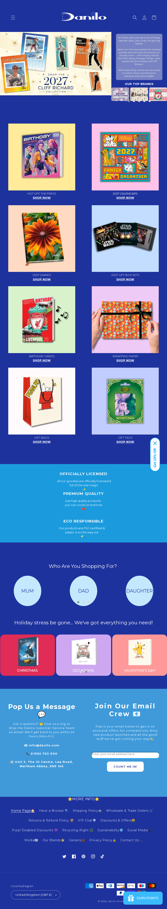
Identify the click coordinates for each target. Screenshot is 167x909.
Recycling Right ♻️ (77, 830)
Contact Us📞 (131, 840)
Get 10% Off (155, 458)
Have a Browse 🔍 (54, 811)
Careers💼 (77, 840)
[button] (13, 17)
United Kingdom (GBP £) (33, 894)
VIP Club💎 (87, 820)
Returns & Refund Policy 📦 (51, 820)
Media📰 (31, 840)
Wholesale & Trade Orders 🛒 (129, 811)
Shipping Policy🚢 (87, 811)
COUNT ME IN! (125, 766)
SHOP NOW (42, 197)
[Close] (155, 443)
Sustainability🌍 (110, 830)
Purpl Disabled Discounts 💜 (35, 830)
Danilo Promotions (119, 901)
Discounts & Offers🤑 (117, 820)
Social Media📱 (139, 830)
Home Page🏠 (23, 811)
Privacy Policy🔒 (102, 840)
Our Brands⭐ (54, 840)
